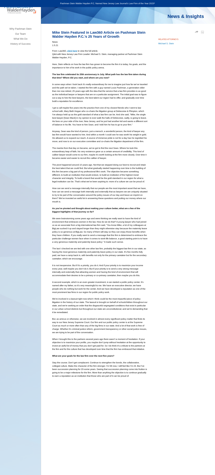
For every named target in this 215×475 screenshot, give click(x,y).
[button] (196, 32)
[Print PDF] (202, 32)
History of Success (20, 43)
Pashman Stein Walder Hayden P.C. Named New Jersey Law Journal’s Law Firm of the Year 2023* (107, 3)
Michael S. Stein (166, 43)
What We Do (20, 38)
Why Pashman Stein (20, 28)
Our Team (20, 33)
